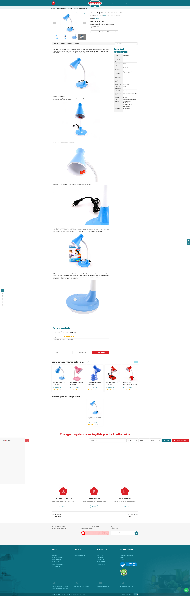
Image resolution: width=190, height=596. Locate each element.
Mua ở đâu (102, 31)
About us (59, 3)
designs (62, 43)
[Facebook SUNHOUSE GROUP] (188, 241)
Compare (95, 31)
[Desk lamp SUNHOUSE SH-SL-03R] (113, 373)
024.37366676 (77, 586)
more (63, 506)
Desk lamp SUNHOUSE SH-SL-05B (94, 383)
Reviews (77, 43)
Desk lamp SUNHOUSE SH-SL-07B (81, 8)
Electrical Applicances (61, 8)
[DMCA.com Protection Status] (123, 575)
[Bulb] (2, 302)
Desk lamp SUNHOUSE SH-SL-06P (76, 383)
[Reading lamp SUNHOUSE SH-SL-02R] (130, 373)
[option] (69, 23)
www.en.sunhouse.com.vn (126, 586)
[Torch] (2, 294)
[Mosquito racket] (2, 299)
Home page (53, 3)
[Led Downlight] (2, 305)
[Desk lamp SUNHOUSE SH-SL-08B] (60, 373)
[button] (54, 23)
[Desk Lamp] (2, 291)
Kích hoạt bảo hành (113, 31)
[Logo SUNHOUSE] (95, 6)
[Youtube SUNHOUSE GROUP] (188, 244)
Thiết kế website (74, 594)
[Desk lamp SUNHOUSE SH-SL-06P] (77, 373)
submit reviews (101, 352)
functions (69, 43)
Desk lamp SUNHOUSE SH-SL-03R (112, 383)
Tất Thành (82, 594)
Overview (55, 43)
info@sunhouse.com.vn (103, 586)
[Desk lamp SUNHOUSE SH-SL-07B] (95, 407)
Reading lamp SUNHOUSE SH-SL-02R (130, 383)
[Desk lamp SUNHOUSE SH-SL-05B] (95, 373)
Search (167, 440)
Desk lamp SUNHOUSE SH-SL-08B (59, 383)
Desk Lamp (70, 8)
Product (66, 3)
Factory (121, 3)
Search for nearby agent (181, 440)
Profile (72, 3)
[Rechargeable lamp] (2, 296)
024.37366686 (85, 586)
